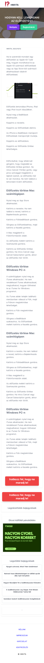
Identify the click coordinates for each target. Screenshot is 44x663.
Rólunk (22, 629)
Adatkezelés (22, 647)
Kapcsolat (22, 641)
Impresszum (22, 635)
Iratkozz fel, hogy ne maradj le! (22, 481)
